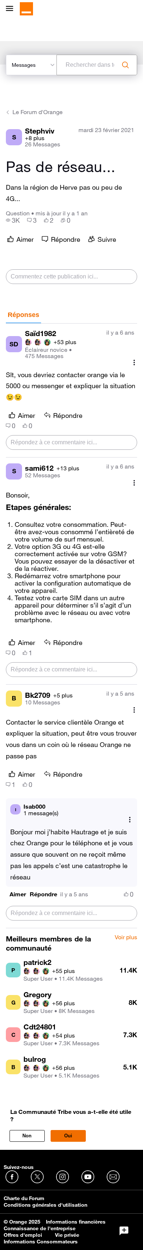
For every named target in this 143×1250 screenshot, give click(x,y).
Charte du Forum (24, 1198)
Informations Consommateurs (41, 1241)
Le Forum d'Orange (37, 112)
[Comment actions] (134, 362)
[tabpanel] (71, 626)
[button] (18, 894)
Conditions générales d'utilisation (45, 1205)
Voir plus (126, 937)
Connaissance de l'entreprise (40, 1228)
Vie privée (67, 1235)
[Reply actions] (130, 819)
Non (27, 1135)
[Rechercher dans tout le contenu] (125, 65)
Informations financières (76, 1221)
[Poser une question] (124, 1231)
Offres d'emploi (23, 1235)
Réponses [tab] (23, 314)
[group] (13, 220)
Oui (68, 1135)
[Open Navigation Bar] (12, 9)
